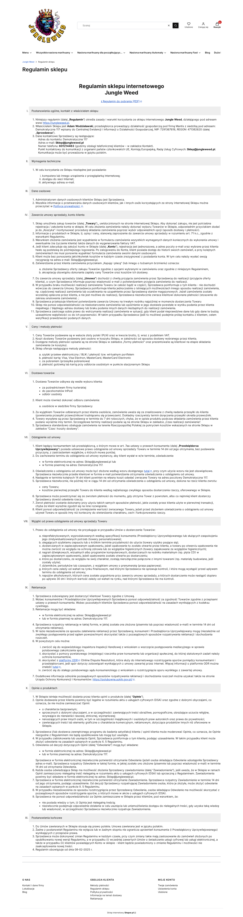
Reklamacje (96, 898)
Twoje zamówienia (168, 885)
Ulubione (162, 892)
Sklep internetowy (120, 912)
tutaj (147, 471)
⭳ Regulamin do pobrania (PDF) (120, 101)
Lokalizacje (28, 888)
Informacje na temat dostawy (106, 895)
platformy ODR (68, 660)
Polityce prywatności (67, 206)
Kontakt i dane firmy (33, 885)
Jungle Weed (28, 62)
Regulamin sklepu (99, 888)
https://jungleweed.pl (56, 122)
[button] (176, 25)
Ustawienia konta (167, 888)
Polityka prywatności (101, 892)
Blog (24, 892)
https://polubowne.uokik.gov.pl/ (112, 679)
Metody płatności (99, 885)
